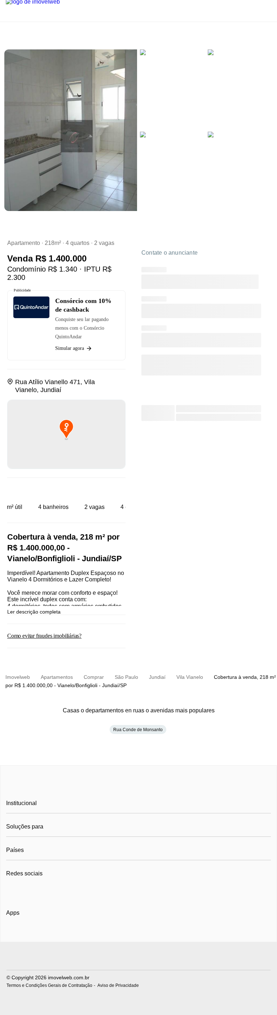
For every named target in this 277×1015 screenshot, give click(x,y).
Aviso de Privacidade (118, 985)
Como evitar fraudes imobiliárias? (44, 636)
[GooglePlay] (78, 933)
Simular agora (69, 348)
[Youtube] (36, 891)
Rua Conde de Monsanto (138, 729)
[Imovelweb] (138, 787)
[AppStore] (29, 933)
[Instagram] (24, 891)
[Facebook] (12, 891)
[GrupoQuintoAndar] (138, 957)
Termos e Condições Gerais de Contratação (49, 985)
